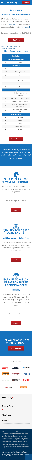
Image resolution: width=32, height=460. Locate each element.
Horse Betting (14, 46)
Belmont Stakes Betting (24, 454)
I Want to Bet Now (16, 139)
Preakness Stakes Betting (12, 454)
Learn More (16, 210)
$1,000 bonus (11, 24)
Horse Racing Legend (8, 48)
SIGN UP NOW (16, 348)
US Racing (4, 46)
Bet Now (26, 2)
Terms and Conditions (10, 452)
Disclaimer (18, 452)
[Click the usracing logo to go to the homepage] (12, 3)
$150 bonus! (25, 27)
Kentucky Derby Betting (7, 455)
